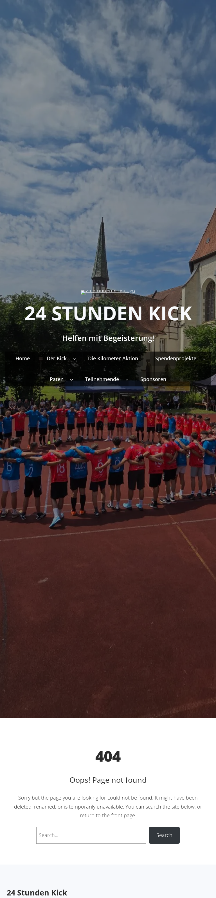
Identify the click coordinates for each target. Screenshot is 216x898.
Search (164, 835)
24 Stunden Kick (108, 313)
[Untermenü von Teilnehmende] (127, 379)
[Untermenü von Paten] (71, 379)
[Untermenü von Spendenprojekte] (204, 358)
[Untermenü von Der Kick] (74, 358)
